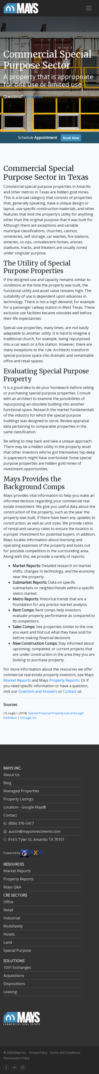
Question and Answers (37, 691)
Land (7, 942)
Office (8, 901)
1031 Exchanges (17, 967)
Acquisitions (13, 975)
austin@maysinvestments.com (35, 831)
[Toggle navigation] (88, 8)
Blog (7, 782)
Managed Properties (21, 790)
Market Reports (17, 680)
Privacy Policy (38, 1052)
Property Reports (64, 680)
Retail (8, 909)
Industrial (11, 918)
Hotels (9, 934)
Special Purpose (17, 950)
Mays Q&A (12, 887)
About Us (11, 774)
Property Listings (18, 799)
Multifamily (13, 926)
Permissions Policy (16, 1058)
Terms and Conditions (65, 1052)
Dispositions (14, 983)
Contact (69, 691)
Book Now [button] (71, 138)
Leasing (10, 991)
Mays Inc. (20, 1052)
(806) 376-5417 (21, 823)
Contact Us (33, 96)
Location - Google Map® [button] (24, 807)
